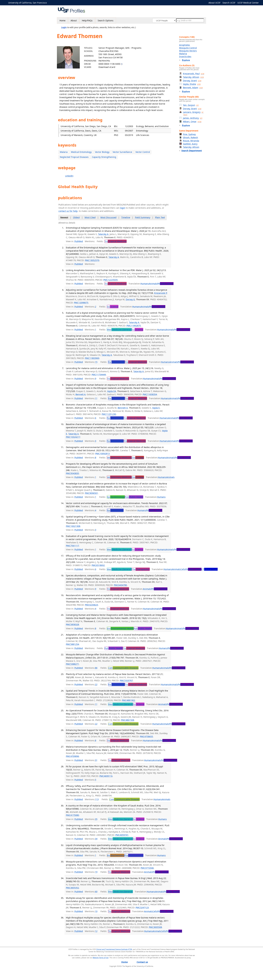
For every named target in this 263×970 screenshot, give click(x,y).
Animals (153, 283)
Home (62, 20)
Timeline (125, 217)
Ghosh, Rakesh (190, 137)
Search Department (191, 150)
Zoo (138, 457)
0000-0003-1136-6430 (109, 63)
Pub (134, 497)
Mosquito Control (188, 47)
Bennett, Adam (193, 87)
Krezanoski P (160, 293)
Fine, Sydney (189, 134)
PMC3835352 (72, 887)
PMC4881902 (128, 700)
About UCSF (214, 2)
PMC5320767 (126, 680)
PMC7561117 (72, 545)
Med (119, 329)
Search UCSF (229, 2)
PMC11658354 (150, 394)
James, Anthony (192, 118)
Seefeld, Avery (190, 143)
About (74, 20)
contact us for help (68, 211)
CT (210, 569)
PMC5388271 (72, 664)
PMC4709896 (72, 756)
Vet (119, 457)
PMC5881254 (72, 644)
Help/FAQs (87, 20)
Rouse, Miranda (191, 140)
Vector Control (142, 152)
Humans (144, 283)
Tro (115, 241)
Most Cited (90, 217)
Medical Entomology (81, 152)
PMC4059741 (121, 834)
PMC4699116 (105, 776)
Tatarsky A (103, 234)
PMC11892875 (133, 325)
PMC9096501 (91, 493)
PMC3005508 (155, 927)
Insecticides (185, 56)
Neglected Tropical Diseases (74, 157)
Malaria (64, 152)
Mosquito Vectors (188, 50)
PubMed (78, 241)
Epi (116, 497)
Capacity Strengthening (104, 157)
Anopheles (184, 45)
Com (123, 667)
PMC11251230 (109, 414)
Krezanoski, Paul (193, 73)
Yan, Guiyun (191, 105)
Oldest (76, 217)
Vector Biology (102, 152)
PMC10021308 (73, 526)
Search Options (105, 20)
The (141, 569)
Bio (115, 855)
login (122, 207)
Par (116, 362)
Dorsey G (130, 299)
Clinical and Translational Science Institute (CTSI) (114, 949)
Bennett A (80, 394)
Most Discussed (108, 217)
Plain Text (160, 217)
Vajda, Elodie (192, 84)
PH (165, 283)
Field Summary (142, 217)
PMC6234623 (91, 604)
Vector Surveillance (122, 152)
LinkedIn (69, 176)
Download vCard (106, 67)
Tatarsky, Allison (193, 77)
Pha (133, 855)
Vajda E (156, 407)
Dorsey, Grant (192, 80)
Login (64, 27)
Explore (186, 60)
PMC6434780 (120, 585)
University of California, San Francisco (27, 2)
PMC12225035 (110, 279)
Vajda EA (111, 391)
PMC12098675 (81, 302)
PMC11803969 (92, 358)
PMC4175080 (72, 815)
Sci (112, 306)
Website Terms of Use (101, 958)
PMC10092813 (102, 453)
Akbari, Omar (192, 121)
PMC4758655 (146, 736)
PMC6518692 (98, 565)
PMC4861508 (127, 720)
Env (120, 628)
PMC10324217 (73, 437)
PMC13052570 (92, 260)
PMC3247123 (142, 907)
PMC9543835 (72, 473)
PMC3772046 (147, 868)
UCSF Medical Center (248, 2)
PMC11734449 (99, 374)
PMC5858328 (72, 624)
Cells (182, 569)
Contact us (142, 962)
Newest (64, 217)
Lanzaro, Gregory (193, 113)
